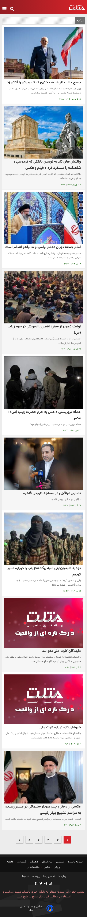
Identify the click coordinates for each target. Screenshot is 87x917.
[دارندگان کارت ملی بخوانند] (43, 623)
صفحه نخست (75, 862)
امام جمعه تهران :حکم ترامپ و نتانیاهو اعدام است (43, 247)
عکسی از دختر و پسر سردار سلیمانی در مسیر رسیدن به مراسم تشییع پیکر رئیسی (43, 810)
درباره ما (62, 876)
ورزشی (57, 867)
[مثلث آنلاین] (77, 7)
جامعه (10, 862)
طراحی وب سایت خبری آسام (31, 908)
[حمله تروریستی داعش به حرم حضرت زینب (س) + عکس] (43, 382)
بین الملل (47, 862)
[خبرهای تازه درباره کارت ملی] (43, 699)
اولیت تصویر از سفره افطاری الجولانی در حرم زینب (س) (44, 330)
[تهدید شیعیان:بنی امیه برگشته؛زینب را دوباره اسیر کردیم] (43, 539)
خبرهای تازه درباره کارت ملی (60, 727)
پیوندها (35, 876)
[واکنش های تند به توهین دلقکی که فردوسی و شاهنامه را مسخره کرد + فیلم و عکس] (43, 132)
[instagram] (50, 883)
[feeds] (36, 883)
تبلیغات (24, 876)
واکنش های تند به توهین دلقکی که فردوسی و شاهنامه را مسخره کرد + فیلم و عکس (47, 165)
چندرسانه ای (34, 867)
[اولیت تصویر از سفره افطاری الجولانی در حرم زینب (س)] (43, 297)
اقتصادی (22, 862)
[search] (12, 9)
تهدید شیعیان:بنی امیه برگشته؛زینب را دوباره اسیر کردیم (44, 571)
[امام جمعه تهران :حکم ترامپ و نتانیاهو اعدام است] (43, 218)
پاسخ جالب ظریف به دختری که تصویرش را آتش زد (44, 82)
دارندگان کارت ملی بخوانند (61, 651)
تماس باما (48, 876)
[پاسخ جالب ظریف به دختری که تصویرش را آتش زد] (43, 53)
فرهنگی (34, 862)
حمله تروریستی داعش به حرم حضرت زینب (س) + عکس (44, 415)
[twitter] (40, 883)
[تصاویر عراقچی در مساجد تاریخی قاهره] (43, 464)
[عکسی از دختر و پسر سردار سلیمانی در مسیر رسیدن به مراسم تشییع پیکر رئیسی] (43, 777)
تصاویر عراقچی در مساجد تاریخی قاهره (52, 493)
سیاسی (60, 862)
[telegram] (45, 883)
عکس (47, 867)
